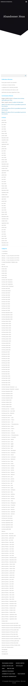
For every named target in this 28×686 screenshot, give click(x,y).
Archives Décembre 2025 (7, 319)
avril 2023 (4, 207)
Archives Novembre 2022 (7, 391)
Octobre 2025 (4, 621)
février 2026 (4, 133)
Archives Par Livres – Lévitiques (8, 489)
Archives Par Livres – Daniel (8, 454)
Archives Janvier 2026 (6, 341)
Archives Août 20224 (6, 290)
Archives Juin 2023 (6, 354)
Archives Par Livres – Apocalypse (9, 450)
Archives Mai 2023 (6, 367)
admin (3, 104)
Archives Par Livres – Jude (7, 485)
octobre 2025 (4, 142)
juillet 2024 (4, 175)
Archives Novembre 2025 (7, 398)
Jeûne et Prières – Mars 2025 (8, 599)
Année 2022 (4, 268)
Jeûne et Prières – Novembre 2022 (9, 601)
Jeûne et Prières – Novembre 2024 (9, 605)
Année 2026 (4, 277)
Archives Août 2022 (6, 288)
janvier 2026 (4, 135)
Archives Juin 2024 (6, 356)
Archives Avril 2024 (6, 306)
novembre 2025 (5, 140)
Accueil (3, 264)
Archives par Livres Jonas (7, 518)
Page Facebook (21, 673)
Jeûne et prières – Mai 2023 (8, 588)
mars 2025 (4, 157)
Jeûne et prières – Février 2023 (8, 564)
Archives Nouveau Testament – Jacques (10, 389)
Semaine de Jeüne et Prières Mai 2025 (10, 643)
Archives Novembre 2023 (7, 393)
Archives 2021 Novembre (7, 282)
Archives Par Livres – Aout (7, 448)
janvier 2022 (4, 240)
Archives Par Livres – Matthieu (8, 494)
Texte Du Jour (4, 651)
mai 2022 (4, 231)
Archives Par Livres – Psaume (8, 507)
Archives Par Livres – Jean (7, 476)
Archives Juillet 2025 (6, 349)
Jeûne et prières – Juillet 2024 (8, 575)
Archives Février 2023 (6, 323)
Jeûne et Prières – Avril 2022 (8, 548)
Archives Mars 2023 (6, 378)
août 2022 (4, 225)
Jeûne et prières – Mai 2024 (8, 590)
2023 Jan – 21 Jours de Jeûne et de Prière (10, 255)
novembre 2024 (5, 166)
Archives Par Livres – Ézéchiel (8, 465)
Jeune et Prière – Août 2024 (7, 533)
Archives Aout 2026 (6, 299)
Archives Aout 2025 (6, 297)
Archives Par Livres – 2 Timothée (9, 437)
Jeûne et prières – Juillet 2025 (8, 577)
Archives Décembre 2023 (7, 314)
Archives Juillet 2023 (6, 345)
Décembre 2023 (5, 190)
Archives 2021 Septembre (7, 284)
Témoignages (4, 649)
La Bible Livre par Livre (7, 665)
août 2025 (4, 146)
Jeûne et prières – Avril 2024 (8, 553)
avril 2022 (4, 234)
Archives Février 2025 (6, 328)
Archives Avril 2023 (6, 303)
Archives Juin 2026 (6, 362)
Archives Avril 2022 (6, 301)
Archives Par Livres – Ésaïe (7, 461)
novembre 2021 (5, 245)
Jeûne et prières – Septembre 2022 (9, 614)
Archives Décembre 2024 (7, 317)
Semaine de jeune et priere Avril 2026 (10, 623)
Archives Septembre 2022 (7, 520)
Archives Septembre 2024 (7, 524)
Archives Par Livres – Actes (7, 441)
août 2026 (4, 120)
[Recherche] (25, 75)
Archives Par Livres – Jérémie (8, 478)
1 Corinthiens (4, 251)
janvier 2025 (4, 161)
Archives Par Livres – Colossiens (8, 452)
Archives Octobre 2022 (6, 400)
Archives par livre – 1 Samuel (8, 408)
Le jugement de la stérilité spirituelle (10, 87)
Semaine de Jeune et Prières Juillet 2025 (10, 640)
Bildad (3, 112)
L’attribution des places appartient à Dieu (11, 92)
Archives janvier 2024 (6, 336)
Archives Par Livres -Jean (7, 516)
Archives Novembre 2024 (7, 395)
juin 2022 (4, 229)
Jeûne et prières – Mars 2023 (8, 594)
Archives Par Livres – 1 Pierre (8, 419)
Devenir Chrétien (20, 663)
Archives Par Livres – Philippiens (9, 503)
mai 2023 (4, 205)
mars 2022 (4, 236)
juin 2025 (4, 150)
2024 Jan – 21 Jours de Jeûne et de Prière (10, 257)
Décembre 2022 (5, 216)
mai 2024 (4, 179)
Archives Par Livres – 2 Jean (7, 426)
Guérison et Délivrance (8, 671)
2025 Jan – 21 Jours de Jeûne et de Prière (10, 260)
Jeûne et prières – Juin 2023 (8, 579)
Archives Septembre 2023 (7, 522)
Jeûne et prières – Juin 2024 (8, 581)
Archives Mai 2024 (6, 369)
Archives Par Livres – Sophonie (8, 511)
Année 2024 (4, 273)
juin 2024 (4, 177)
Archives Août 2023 (6, 292)
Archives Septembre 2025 (7, 527)
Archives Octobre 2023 (6, 402)
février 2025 (4, 159)
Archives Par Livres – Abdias (8, 439)
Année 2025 (4, 275)
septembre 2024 (5, 170)
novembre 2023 (5, 192)
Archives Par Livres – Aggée (7, 443)
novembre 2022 (5, 218)
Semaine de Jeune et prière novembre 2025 (11, 638)
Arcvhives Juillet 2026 (6, 529)
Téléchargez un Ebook (7, 663)
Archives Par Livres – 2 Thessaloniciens (10, 435)
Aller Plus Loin (5, 266)
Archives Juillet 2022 (6, 343)
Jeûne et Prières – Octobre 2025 (8, 612)
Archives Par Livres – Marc (7, 492)
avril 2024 (4, 181)
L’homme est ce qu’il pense (8, 673)
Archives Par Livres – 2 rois (7, 430)
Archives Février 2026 (6, 330)
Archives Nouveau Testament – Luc (9, 387)
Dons (3, 668)
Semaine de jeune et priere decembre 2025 (11, 625)
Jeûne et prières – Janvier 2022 (8, 570)
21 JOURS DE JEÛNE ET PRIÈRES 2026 (9, 262)
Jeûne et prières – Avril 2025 (8, 555)
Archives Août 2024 (6, 295)
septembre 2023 (5, 196)
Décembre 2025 (5, 137)
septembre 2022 (5, 223)
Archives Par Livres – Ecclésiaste (9, 457)
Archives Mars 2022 (6, 376)
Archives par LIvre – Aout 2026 (8, 411)
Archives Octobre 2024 (6, 404)
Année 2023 (4, 271)
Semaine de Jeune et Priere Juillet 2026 (10, 629)
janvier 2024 (4, 188)
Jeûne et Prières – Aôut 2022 (8, 542)
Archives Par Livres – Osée (7, 500)
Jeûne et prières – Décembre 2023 (9, 559)
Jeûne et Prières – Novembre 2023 (9, 603)
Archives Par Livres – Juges (7, 487)
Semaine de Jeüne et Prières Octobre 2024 (11, 645)
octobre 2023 (4, 194)
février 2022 (4, 238)
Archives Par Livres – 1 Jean (7, 417)
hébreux (3, 531)
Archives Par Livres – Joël (7, 483)
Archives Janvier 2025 (6, 338)
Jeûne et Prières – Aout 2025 (8, 546)
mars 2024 (4, 183)
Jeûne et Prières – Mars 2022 (8, 592)
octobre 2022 (4, 221)
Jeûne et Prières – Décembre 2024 (9, 562)
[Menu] (26, 2)
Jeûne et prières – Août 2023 (8, 544)
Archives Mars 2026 (6, 384)
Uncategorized (5, 653)
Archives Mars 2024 (6, 380)
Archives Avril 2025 (6, 308)
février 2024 (4, 186)
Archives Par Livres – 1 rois (7, 422)
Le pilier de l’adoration (17, 102)
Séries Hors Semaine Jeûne (7, 647)
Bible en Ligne (10, 668)
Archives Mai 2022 (6, 365)
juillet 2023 (4, 201)
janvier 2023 (4, 214)
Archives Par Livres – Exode (7, 463)
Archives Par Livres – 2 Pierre (8, 428)
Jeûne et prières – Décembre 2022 (9, 557)
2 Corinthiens (4, 253)
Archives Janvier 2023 (6, 334)
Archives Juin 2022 (6, 352)
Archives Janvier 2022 (6, 332)
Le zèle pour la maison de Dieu (8, 85)
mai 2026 (4, 126)
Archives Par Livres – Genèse (8, 470)
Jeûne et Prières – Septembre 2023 (9, 616)
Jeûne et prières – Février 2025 (8, 568)
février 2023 (4, 212)
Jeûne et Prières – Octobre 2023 (8, 610)
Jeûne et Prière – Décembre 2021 (9, 535)
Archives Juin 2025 (6, 358)
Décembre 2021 (5, 242)
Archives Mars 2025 (6, 382)
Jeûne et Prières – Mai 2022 (7, 586)
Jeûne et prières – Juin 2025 (8, 583)
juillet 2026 (4, 122)
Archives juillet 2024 (6, 347)
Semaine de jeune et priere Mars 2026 (10, 636)
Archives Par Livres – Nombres (8, 498)
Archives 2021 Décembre (7, 279)
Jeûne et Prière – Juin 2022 (7, 540)
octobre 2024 (4, 168)
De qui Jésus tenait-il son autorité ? (9, 82)
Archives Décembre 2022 (7, 312)
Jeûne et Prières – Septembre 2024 (9, 619)
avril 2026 (4, 129)
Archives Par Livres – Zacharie (8, 513)
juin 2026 (4, 124)
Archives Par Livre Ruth (7, 415)
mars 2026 (4, 131)
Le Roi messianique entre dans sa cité (10, 89)
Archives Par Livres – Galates (8, 468)
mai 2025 (4, 153)
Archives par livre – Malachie (8, 413)
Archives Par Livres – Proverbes (8, 505)
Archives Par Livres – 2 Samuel (8, 432)
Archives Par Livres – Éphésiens (8, 459)
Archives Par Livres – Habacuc (8, 472)
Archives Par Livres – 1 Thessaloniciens (10, 424)
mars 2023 (4, 210)
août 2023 (4, 199)
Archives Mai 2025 (6, 371)
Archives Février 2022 (6, 321)
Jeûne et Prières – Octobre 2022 (8, 608)
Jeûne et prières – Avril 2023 (8, 551)
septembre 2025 (5, 144)
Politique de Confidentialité (9, 676)
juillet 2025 (4, 148)
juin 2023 (4, 203)
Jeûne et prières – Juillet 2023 (8, 573)
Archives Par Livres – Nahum (8, 496)
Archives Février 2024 (6, 325)
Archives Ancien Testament (7, 286)
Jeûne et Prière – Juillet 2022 (8, 538)
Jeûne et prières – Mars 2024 (8, 597)
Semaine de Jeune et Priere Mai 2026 (10, 634)
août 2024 (4, 172)
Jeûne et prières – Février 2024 (8, 566)
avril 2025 (4, 155)
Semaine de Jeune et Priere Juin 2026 (10, 632)
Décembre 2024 (5, 164)
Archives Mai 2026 (6, 373)
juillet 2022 (4, 227)
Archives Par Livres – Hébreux (8, 474)
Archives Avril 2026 (6, 310)
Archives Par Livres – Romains (8, 509)
